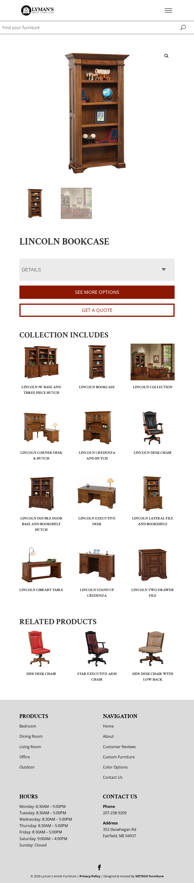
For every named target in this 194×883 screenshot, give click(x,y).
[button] (166, 56)
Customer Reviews (119, 746)
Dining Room (31, 736)
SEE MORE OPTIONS (97, 292)
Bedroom (27, 726)
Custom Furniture (119, 757)
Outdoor (27, 767)
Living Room (30, 746)
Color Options (115, 767)
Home (108, 726)
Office (24, 757)
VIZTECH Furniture (149, 876)
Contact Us (113, 777)
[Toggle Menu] (168, 10)
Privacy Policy (89, 876)
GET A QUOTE (97, 310)
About (108, 736)
